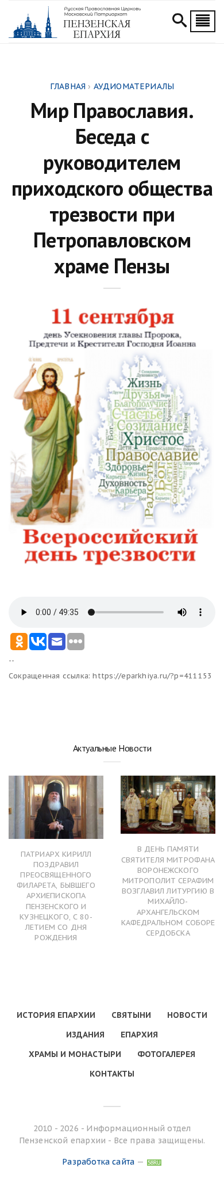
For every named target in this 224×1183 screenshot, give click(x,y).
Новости (187, 1015)
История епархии (56, 1015)
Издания (85, 1034)
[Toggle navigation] (202, 21)
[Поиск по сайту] (179, 22)
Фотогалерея (166, 1054)
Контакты (112, 1073)
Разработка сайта (98, 1162)
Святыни (131, 1015)
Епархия (139, 1034)
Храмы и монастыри (75, 1054)
